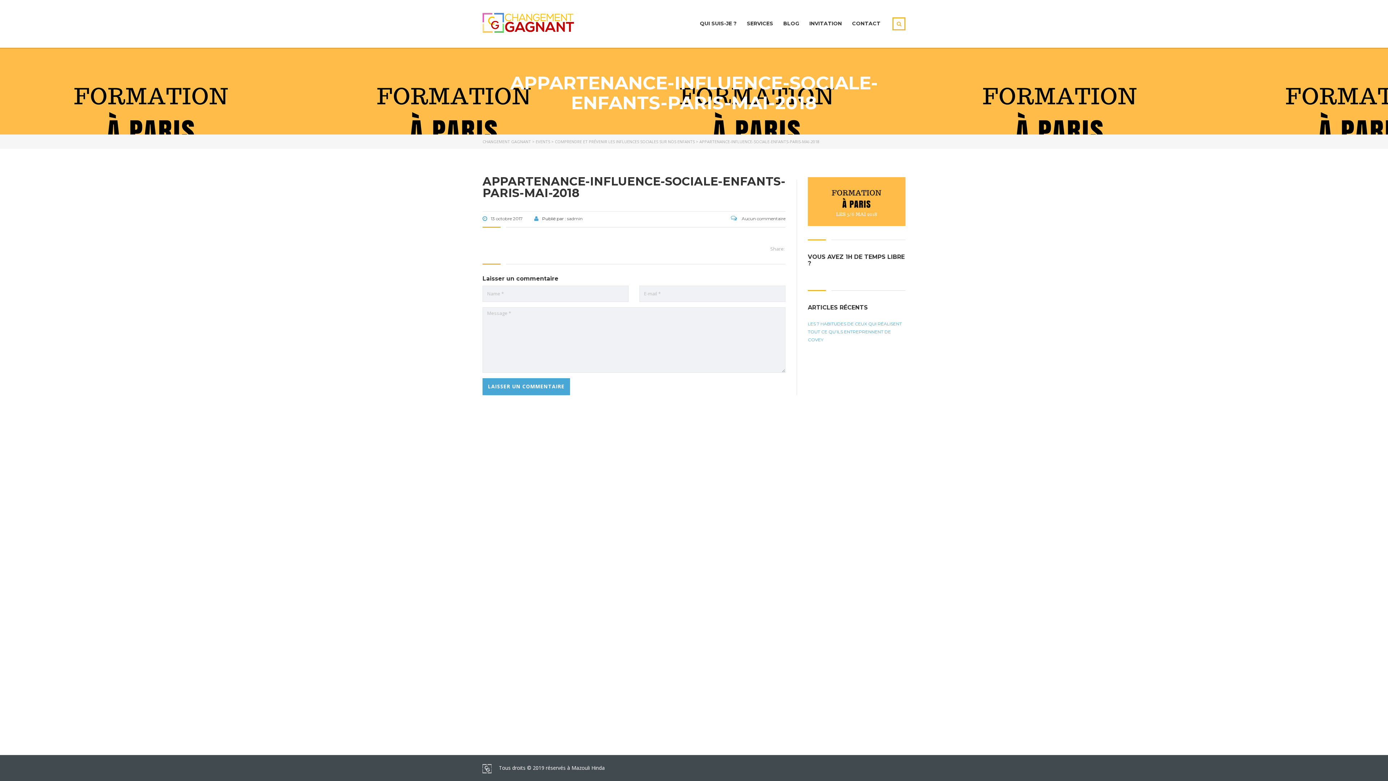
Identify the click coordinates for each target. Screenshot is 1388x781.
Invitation (825, 23)
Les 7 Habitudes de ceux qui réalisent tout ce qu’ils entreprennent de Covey (855, 331)
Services (760, 23)
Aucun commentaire (763, 218)
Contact (866, 23)
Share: (777, 249)
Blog (791, 23)
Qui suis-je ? (718, 23)
